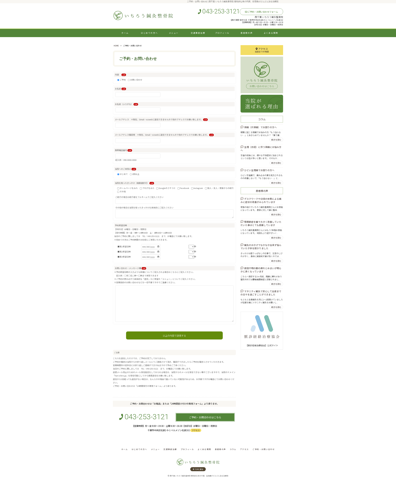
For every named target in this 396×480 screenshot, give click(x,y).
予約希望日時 (121, 225)
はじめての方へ (149, 32)
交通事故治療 (198, 32)
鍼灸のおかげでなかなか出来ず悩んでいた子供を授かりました (261, 246)
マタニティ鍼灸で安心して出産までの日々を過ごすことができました (261, 293)
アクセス (196, 430)
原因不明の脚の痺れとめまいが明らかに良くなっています (261, 270)
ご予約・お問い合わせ (263, 449)
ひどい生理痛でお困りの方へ (259, 170)
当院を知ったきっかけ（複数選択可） (134, 182)
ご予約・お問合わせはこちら (205, 417)
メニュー (174, 32)
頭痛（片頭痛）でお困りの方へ (260, 127)
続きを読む (276, 139)
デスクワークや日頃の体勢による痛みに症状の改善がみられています (261, 200)
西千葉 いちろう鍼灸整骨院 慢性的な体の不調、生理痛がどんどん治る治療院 (199, 476)
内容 (120, 74)
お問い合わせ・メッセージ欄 (130, 268)
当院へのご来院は (125, 168)
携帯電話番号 (123, 150)
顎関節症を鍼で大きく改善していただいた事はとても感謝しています (261, 223)
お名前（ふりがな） (126, 104)
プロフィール (222, 32)
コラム (262, 119)
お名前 (120, 88)
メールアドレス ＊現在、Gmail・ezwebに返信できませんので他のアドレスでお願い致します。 (161, 119)
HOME (116, 45)
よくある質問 (271, 32)
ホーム (125, 32)
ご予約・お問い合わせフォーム (262, 11)
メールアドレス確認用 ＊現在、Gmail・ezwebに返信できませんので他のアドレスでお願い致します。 (164, 134)
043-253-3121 (220, 11)
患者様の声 (247, 32)
